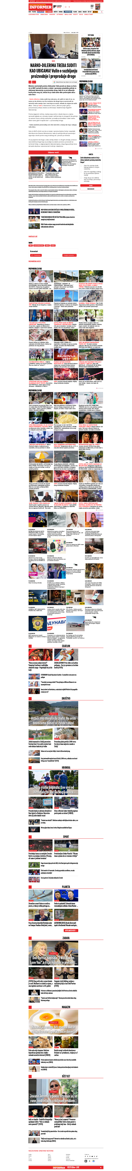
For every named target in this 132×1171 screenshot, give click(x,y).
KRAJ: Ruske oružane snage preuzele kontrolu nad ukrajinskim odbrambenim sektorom (57, 225)
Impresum (68, 1159)
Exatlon (31, 660)
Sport (49, 1154)
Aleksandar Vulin (39, 245)
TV (29, 1157)
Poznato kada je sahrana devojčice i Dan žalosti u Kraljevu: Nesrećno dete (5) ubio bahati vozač (40, 813)
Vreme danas (44, 14)
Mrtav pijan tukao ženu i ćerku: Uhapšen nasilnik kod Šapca (56, 828)
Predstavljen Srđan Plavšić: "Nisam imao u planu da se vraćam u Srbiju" (66, 855)
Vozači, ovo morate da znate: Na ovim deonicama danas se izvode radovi (53, 720)
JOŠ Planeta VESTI (70, 931)
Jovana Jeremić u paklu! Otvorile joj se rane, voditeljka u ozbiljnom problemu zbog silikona (53, 1098)
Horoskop (52, 14)
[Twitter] (88, 1156)
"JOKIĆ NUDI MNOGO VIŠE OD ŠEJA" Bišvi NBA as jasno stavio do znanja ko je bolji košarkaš (58, 218)
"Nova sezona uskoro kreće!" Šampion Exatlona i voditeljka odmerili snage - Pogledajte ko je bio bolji (40, 666)
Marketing (68, 1154)
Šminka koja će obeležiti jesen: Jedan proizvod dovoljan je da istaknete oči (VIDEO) (59, 1068)
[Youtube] (92, 1156)
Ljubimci (31, 1047)
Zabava (80, 12)
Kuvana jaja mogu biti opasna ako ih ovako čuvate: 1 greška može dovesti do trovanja (53, 1029)
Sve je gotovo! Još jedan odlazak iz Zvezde (52, 878)
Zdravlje (53, 1023)
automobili (60, 14)
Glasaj (91, 185)
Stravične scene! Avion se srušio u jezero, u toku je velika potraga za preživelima (39, 905)
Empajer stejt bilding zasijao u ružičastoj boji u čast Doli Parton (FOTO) (65, 983)
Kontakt (67, 1157)
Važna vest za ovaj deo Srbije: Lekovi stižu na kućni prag (55, 751)
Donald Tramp (88, 14)
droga (47, 245)
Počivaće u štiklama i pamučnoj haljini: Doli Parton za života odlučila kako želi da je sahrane (59, 992)
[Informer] (65, 6)
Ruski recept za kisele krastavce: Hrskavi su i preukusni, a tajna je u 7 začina (66, 1052)
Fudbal (56, 850)
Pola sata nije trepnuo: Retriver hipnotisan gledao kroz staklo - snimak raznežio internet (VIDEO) (39, 1052)
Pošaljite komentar (69, 255)
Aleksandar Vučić (34, 14)
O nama (67, 1156)
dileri (53, 245)
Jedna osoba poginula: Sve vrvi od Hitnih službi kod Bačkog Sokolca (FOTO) (53, 790)
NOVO (30, 12)
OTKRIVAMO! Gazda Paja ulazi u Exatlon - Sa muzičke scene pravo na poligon (58, 676)
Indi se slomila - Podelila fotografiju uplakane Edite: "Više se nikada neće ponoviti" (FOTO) (40, 1121)
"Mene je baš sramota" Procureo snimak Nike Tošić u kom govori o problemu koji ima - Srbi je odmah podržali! (65, 1123)
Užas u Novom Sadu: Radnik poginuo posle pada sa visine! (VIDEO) (66, 812)
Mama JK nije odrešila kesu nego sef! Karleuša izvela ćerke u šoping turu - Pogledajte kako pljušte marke (97, 1)
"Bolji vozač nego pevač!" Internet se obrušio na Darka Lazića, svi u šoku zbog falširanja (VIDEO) (58, 1140)
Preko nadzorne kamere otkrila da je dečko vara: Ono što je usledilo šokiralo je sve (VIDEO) (58, 1061)
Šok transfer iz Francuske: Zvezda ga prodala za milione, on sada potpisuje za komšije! (57, 872)
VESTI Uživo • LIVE (73, 1167)
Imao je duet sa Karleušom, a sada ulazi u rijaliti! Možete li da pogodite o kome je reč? (59, 691)
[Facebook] (85, 1156)
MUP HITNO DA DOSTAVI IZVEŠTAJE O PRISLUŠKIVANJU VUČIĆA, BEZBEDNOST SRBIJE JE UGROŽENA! (57, 211)
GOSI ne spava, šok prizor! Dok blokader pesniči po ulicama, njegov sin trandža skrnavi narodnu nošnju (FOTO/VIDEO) (91, 52)
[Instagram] (90, 1156)
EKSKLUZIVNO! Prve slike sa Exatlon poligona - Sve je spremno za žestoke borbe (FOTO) (66, 665)
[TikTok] (97, 1156)
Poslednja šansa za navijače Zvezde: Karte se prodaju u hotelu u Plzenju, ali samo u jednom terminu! (40, 856)
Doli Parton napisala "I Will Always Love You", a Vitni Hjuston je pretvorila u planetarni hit (53, 1)
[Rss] (94, 1156)
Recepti (75, 14)
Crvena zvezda (33, 850)
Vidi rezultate (90, 189)
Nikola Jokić (68, 14)
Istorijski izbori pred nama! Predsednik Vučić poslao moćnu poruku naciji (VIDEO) (91, 72)
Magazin (85, 12)
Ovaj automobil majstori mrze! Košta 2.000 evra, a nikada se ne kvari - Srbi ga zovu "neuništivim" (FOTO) (59, 760)
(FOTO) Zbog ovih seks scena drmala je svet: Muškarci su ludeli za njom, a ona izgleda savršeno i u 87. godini (40, 983)
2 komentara (37, 255)
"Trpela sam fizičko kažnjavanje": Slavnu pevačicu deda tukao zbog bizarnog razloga (58, 999)
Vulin (40, 105)
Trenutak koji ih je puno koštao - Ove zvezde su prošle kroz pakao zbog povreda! (59, 1132)
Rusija (81, 14)
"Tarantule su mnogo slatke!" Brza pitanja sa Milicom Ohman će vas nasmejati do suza (58, 683)
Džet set (89, 12)
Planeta (75, 12)
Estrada (53, 1092)
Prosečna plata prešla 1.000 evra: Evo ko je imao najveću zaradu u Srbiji (65, 744)
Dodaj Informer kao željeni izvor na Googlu (66, 82)
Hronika (61, 12)
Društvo (56, 12)
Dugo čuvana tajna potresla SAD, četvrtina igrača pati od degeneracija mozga (59, 864)
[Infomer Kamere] (58, 7)
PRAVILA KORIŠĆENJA (70, 1160)
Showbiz (53, 953)
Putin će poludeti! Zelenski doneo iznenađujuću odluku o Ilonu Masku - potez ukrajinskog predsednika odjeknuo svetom (65, 905)
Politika (34, 12)
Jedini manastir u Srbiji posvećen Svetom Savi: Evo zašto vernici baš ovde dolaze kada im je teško (40, 744)
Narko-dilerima (34, 99)
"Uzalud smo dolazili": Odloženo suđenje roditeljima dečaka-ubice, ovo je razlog (59, 821)
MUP (31, 245)
